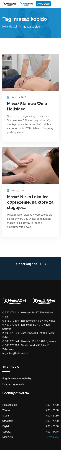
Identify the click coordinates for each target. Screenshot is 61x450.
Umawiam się (43, 4)
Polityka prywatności (13, 384)
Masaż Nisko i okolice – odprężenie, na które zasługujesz (30, 202)
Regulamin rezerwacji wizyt (17, 378)
